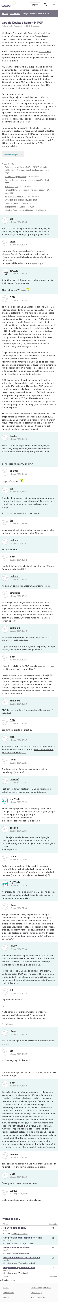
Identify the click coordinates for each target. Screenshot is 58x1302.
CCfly (13, 856)
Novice (14, 1243)
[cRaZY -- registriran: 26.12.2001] (5, 947)
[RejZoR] (5, 272)
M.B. (12, 736)
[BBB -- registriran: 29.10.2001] (5, 298)
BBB (12, 297)
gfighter (14, 470)
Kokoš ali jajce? (11, 186)
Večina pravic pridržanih (41, 1287)
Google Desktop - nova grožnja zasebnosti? (23, 180)
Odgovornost (8, 1292)
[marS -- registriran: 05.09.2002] (5, 243)
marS (12, 241)
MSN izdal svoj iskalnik (14, 199)
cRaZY (13, 946)
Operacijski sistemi (20, 1233)
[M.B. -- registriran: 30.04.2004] (5, 738)
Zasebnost (37, 26)
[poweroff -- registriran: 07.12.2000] (5, 781)
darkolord (15, 540)
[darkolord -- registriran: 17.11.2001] (5, 541)
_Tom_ (13, 759)
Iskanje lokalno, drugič (14, 206)
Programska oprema (20, 1253)
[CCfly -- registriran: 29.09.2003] (5, 858)
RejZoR (14, 270)
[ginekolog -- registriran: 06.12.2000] (5, 594)
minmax (14, 1154)
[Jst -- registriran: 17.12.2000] (5, 220)
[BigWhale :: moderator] (5, 800)
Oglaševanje (36, 1292)
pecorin (14, 827)
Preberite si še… (9, 164)
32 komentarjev (11, 154)
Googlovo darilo (11, 203)
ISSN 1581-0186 (38, 1297)
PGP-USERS (45, 51)
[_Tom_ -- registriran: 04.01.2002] (5, 761)
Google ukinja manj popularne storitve (22, 1237)
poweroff (14, 779)
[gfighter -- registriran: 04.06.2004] (5, 472)
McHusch (7, 1240)
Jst (11, 219)
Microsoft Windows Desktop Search (21, 1257)
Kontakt (6, 1297)
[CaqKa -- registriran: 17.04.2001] (5, 437)
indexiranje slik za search (16, 1247)
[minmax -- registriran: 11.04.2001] (5, 1155)
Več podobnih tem (7, 1280)
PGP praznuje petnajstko (15, 176)
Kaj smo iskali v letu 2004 (15, 196)
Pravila (6, 1287)
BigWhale (15, 799)
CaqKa (13, 436)
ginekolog (15, 592)
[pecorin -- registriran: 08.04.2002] (5, 829)
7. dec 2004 (18, 26)
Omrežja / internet (26, 1243)
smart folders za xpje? (14, 1227)
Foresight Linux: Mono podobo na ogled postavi (25, 189)
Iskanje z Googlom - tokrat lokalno (19, 210)
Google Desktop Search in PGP (22, 22)
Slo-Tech (6, 33)
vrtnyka (6, 1260)
